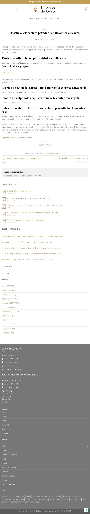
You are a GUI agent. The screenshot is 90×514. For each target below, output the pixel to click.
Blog (50, 19)
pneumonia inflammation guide (13, 248)
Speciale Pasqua (8, 476)
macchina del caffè (43, 499)
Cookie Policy (7, 399)
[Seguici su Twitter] (11, 391)
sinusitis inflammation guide (12, 236)
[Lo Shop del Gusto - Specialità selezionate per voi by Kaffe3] (45, 9)
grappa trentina (6, 499)
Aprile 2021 (6, 333)
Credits (4, 402)
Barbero (28, 496)
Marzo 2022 (6, 286)
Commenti (11, 193)
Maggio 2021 (7, 329)
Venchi (37, 502)
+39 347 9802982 (55, 2)
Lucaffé (34, 499)
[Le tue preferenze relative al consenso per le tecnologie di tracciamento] (86, 510)
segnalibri (62, 153)
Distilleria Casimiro (77, 496)
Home (32, 19)
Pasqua (72, 499)
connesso (18, 176)
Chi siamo (44, 19)
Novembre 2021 (8, 303)
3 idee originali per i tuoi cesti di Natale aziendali (25, 220)
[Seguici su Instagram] (7, 391)
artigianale (16, 496)
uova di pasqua (29, 502)
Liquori (4, 463)
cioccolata (44, 496)
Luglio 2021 (6, 320)
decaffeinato (66, 496)
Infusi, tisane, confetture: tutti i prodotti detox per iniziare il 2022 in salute (34, 206)
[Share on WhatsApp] (41, 145)
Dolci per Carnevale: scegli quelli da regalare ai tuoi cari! (28, 198)
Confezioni (6, 450)
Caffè (4, 446)
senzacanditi (5, 502)
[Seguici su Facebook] (3, 391)
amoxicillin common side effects (14, 242)
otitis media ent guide (10, 260)
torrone (13, 502)
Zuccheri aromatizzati (10, 484)
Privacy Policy (7, 396)
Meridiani (58, 499)
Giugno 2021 (6, 324)
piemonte (84, 499)
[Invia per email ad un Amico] (49, 145)
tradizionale (20, 502)
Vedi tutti (8, 72)
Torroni (4, 480)
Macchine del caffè (9, 467)
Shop (37, 19)
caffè (33, 496)
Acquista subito (8, 138)
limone (22, 499)
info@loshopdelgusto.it (38, 2)
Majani (52, 499)
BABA (22, 496)
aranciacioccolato (6, 496)
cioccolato (51, 496)
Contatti (56, 19)
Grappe (4, 459)
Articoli (45, 30)
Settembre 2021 (8, 312)
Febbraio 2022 (7, 290)
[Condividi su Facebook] (45, 145)
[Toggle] (87, 446)
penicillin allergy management (13, 254)
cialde (38, 496)
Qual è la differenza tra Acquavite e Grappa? (44, 248)
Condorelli (58, 496)
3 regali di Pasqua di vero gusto (19, 191)
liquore (28, 499)
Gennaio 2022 (7, 295)
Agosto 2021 (7, 316)
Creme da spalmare (9, 455)
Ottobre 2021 (7, 307)
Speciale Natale (8, 472)
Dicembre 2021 (7, 299)
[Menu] (17, 9)
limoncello (15, 499)
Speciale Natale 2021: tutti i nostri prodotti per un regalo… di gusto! (32, 213)
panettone (65, 499)
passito (78, 499)
